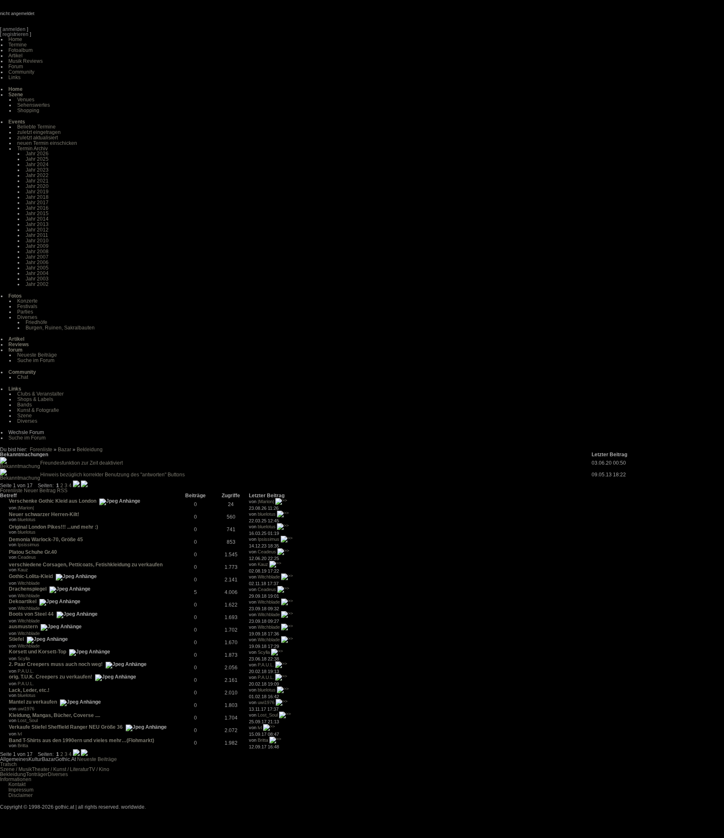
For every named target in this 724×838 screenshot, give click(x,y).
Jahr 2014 (37, 219)
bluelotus (27, 519)
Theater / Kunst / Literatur (60, 769)
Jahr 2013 (37, 224)
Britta (23, 745)
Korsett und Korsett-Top (37, 652)
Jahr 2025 (37, 159)
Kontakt (17, 784)
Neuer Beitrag (40, 491)
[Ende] (84, 485)
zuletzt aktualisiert (37, 138)
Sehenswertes (33, 105)
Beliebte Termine (36, 127)
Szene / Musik (16, 769)
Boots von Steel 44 (31, 614)
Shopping (28, 110)
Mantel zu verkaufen (33, 702)
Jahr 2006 (37, 262)
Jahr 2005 (37, 268)
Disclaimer (20, 795)
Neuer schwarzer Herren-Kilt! (44, 514)
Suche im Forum (35, 360)
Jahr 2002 (37, 284)
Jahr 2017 (37, 203)
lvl (20, 733)
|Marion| (26, 507)
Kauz (23, 569)
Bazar (64, 449)
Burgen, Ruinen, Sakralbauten (60, 328)
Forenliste (41, 449)
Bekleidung (90, 449)
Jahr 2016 (37, 208)
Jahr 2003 (37, 279)
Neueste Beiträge (37, 355)
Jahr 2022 (37, 175)
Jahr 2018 (37, 197)
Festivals (27, 306)
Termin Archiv (32, 149)
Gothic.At (48, 16)
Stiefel (16, 639)
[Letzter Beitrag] (281, 501)
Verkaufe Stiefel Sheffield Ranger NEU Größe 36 (66, 727)
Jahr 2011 (37, 235)
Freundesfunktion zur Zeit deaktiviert (81, 463)
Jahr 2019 (37, 192)
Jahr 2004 (37, 273)
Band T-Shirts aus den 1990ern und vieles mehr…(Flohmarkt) (81, 740)
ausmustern (23, 627)
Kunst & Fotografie (38, 410)
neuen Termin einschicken (47, 143)
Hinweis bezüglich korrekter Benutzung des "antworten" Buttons (112, 475)
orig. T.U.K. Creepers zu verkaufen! (50, 677)
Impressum (21, 790)
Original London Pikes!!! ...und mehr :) (53, 527)
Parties (25, 312)
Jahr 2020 (37, 186)
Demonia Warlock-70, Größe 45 (46, 539)
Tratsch (8, 764)
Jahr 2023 (37, 170)
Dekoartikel (22, 601)
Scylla (24, 658)
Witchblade (29, 583)
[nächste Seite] (76, 485)
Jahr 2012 (37, 230)
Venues (25, 100)
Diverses (27, 317)
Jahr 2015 (37, 213)
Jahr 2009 (37, 246)
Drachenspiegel (28, 589)
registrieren (15, 34)
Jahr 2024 (37, 164)
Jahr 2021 (37, 181)
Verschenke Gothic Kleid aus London (52, 501)
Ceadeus (27, 557)
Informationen (15, 779)
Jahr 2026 (37, 154)
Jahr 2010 (37, 241)
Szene (24, 416)
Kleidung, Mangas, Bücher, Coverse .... (54, 715)
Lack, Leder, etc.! (29, 690)
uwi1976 (26, 708)
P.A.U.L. (26, 670)
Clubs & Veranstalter (40, 394)
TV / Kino (99, 769)
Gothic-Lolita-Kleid (31, 576)
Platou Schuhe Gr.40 (33, 552)
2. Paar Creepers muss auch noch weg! (56, 664)
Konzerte (27, 301)
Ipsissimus (28, 544)
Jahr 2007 (37, 257)
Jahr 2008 (37, 251)
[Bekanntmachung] (20, 466)
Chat (22, 377)
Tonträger (37, 774)
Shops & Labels (35, 399)
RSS (62, 491)
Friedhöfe (36, 322)
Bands (24, 405)
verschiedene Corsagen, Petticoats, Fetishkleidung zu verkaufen (86, 565)
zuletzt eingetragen (39, 132)
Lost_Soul (28, 720)
